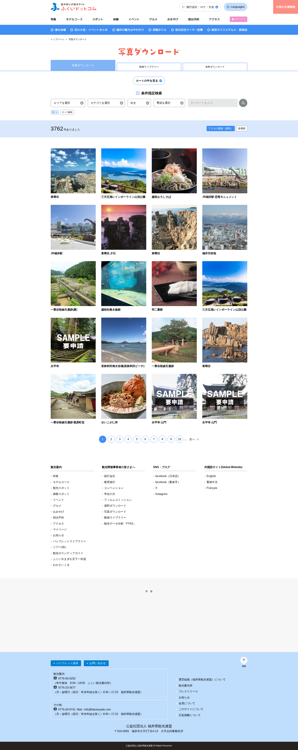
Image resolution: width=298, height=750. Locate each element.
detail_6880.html (123, 399)
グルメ (153, 19)
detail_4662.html (224, 173)
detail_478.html (174, 230)
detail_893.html (224, 343)
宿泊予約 (193, 19)
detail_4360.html (73, 399)
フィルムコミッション (118, 499)
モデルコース (74, 19)
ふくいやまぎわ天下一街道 (69, 559)
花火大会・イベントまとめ (91, 30)
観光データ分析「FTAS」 (120, 523)
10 (179, 439)
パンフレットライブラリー (69, 541)
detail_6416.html (224, 230)
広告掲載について (190, 715)
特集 (53, 19)
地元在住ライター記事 (189, 30)
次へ (192, 439)
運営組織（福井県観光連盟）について (202, 679)
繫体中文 (212, 482)
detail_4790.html (123, 286)
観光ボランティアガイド (68, 553)
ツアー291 (59, 547)
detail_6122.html (73, 230)
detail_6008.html (123, 343)
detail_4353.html (73, 286)
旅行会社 (109, 476)
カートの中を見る (147, 80)
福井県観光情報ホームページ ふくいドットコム (74, 7)
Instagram (161, 493)
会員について (187, 703)
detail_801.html (174, 343)
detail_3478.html (123, 230)
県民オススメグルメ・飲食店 (229, 30)
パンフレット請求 (67, 663)
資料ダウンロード (115, 505)
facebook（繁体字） (167, 482)
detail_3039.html (174, 399)
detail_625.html (73, 173)
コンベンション (113, 487)
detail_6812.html (224, 286)
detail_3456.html (174, 173)
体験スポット (61, 493)
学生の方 (109, 493)
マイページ (240, 19)
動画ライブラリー (149, 66)
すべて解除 (67, 112)
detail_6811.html (123, 173)
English (211, 476)
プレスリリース (188, 691)
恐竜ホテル (159, 30)
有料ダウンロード (215, 66)
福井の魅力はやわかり (130, 30)
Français (212, 487)
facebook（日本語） (167, 476)
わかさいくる (61, 564)
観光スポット (61, 487)
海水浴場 (60, 30)
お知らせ (58, 535)
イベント (134, 19)
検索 (243, 103)
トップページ (57, 39)
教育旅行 (109, 482)
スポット (97, 19)
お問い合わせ (97, 663)
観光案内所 (185, 685)
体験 (116, 19)
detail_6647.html (73, 343)
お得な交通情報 (285, 7)
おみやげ (172, 19)
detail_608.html (224, 399)
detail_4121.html (174, 286)
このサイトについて (191, 709)
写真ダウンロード (115, 511)
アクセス (214, 19)
